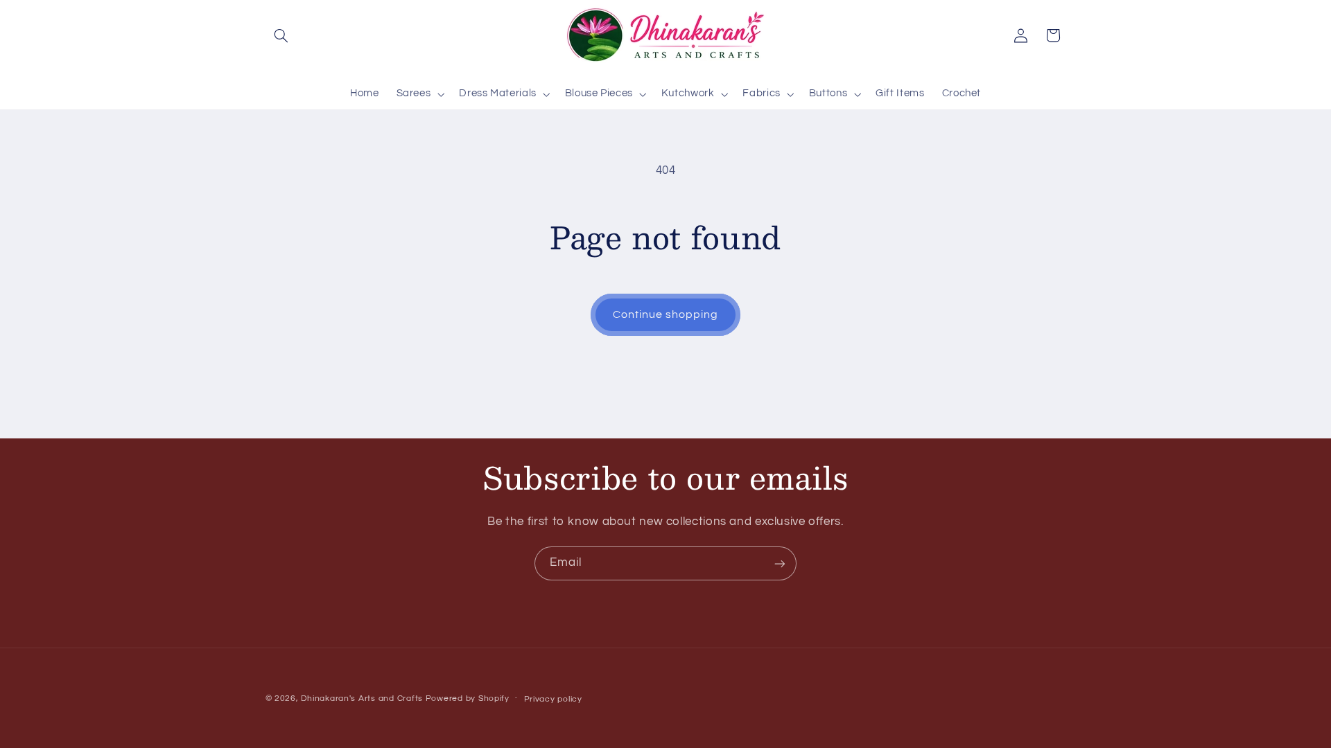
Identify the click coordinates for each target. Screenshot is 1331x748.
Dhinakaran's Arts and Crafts (362, 698)
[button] (281, 35)
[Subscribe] (780, 563)
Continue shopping (666, 314)
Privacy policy (553, 699)
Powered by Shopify (468, 698)
